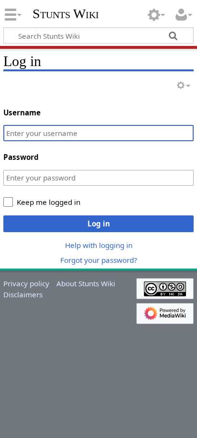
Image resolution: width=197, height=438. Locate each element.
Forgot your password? (98, 260)
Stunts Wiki (66, 14)
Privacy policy (26, 283)
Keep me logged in (48, 202)
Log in (99, 223)
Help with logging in (98, 245)
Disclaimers (23, 294)
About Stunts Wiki (85, 283)
